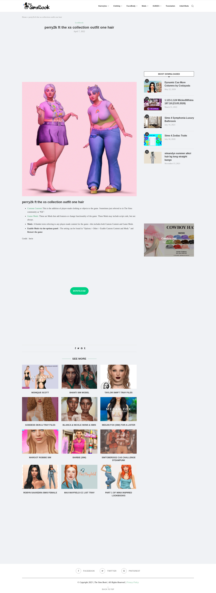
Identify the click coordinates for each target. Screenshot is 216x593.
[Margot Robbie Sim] (40, 441)
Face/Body (131, 6)
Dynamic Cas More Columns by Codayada (177, 84)
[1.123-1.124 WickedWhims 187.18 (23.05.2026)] (153, 104)
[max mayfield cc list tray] (79, 477)
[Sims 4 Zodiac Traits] (153, 140)
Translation (170, 6)
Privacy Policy (133, 582)
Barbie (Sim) (79, 457)
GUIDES (156, 6)
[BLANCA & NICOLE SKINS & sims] (79, 409)
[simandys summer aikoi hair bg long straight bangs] (153, 158)
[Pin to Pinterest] (82, 348)
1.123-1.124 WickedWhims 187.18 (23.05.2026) (179, 102)
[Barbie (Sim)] (79, 441)
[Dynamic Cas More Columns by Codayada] (153, 87)
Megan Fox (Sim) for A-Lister (118, 425)
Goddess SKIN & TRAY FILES (40, 425)
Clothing (116, 6)
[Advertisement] (79, 57)
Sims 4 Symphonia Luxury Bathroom (179, 119)
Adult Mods (184, 6)
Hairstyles (102, 6)
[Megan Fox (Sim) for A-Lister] (118, 409)
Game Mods (32, 216)
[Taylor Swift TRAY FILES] (118, 377)
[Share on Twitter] (78, 348)
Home (24, 17)
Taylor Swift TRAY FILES (118, 392)
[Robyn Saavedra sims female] (40, 477)
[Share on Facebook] (75, 348)
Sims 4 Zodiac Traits (176, 135)
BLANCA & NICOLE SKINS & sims (79, 425)
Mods (144, 6)
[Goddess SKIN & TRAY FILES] (40, 409)
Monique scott (40, 392)
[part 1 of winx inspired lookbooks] (118, 477)
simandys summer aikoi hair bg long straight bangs (178, 156)
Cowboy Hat (169, 238)
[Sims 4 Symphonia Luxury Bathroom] (153, 122)
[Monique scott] (40, 377)
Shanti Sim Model (79, 392)
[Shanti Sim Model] (79, 377)
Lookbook (79, 23)
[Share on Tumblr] (84, 348)
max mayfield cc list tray (79, 492)
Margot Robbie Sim (40, 457)
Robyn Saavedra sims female (40, 492)
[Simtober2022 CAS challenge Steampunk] (118, 441)
